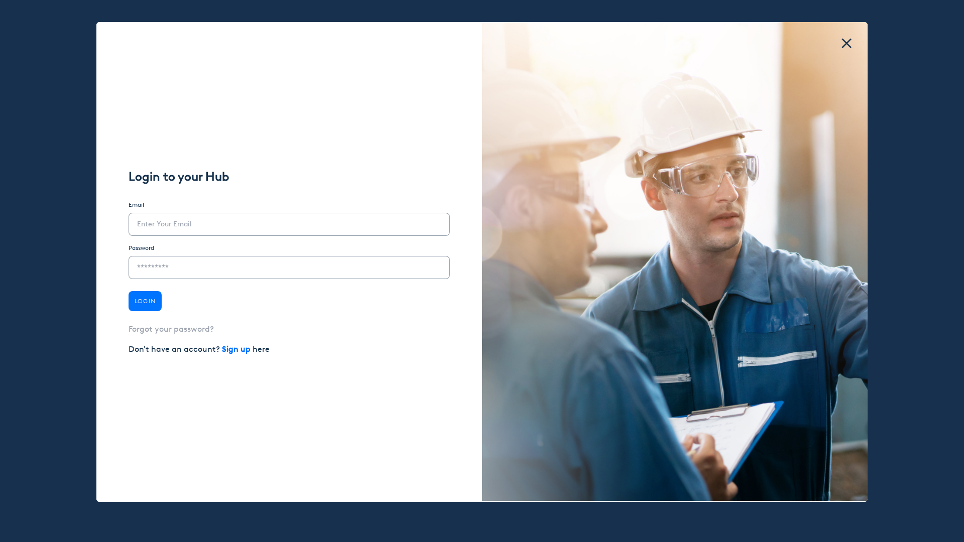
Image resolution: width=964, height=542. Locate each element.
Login (145, 301)
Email (136, 204)
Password (141, 247)
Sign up (237, 349)
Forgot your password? (171, 329)
